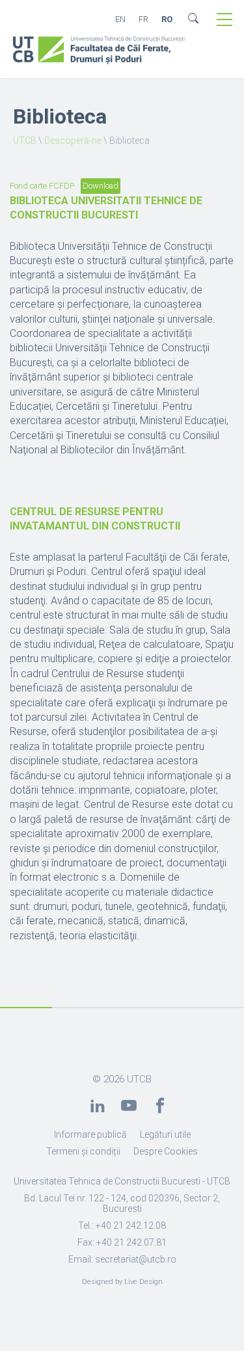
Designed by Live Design (122, 1281)
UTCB (24, 140)
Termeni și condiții (83, 1151)
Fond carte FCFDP (42, 186)
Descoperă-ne (73, 140)
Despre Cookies (165, 1151)
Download (100, 186)
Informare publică (90, 1134)
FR (143, 19)
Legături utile (165, 1134)
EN (120, 19)
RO (166, 19)
